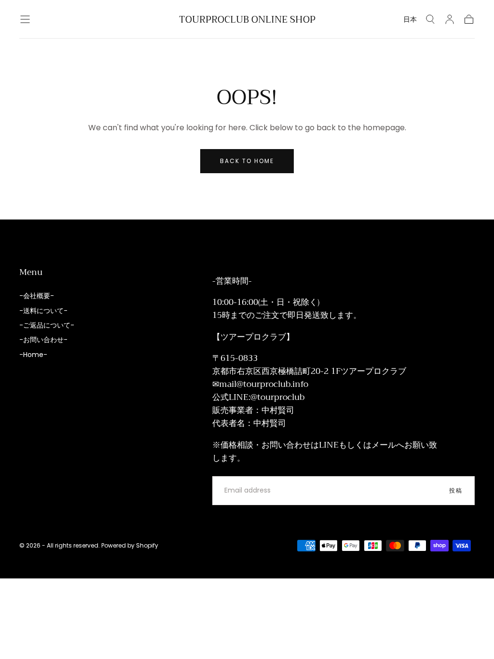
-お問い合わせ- (43, 339)
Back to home (247, 161)
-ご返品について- (46, 325)
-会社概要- (36, 296)
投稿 (456, 490)
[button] (25, 19)
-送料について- (43, 311)
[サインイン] (449, 19)
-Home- (33, 354)
